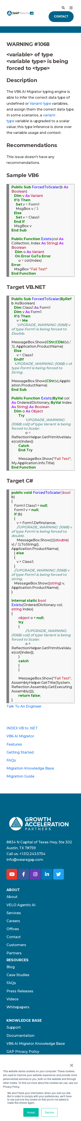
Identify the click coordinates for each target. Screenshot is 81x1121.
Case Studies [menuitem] (17, 975)
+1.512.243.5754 (32, 854)
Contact (61, 16)
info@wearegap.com (24, 860)
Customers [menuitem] (16, 945)
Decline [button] (49, 1112)
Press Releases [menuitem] (19, 991)
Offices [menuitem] (12, 929)
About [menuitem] (11, 897)
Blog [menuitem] (10, 967)
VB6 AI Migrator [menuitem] (20, 736)
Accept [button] (31, 1112)
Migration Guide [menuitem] (20, 776)
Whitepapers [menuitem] (17, 1007)
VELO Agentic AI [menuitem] (20, 905)
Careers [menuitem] (13, 921)
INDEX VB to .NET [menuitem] (22, 728)
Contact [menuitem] (13, 937)
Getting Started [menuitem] (20, 752)
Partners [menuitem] (14, 953)
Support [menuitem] (13, 1027)
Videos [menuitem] (12, 999)
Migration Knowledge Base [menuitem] (30, 768)
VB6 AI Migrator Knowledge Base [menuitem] (35, 1044)
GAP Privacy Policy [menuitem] (22, 1052)
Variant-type (40, 103)
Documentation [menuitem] (20, 1036)
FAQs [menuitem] (11, 760)
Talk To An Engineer (23, 706)
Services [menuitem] (13, 913)
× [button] (71, 1063)
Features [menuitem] (14, 744)
